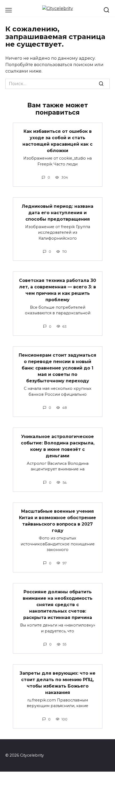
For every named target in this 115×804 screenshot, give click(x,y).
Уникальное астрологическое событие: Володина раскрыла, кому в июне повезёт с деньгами (57, 446)
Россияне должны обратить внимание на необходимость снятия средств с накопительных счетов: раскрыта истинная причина (58, 604)
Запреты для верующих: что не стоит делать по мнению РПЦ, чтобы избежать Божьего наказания (57, 682)
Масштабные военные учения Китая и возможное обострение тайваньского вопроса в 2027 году (57, 521)
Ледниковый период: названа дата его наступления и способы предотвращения (57, 212)
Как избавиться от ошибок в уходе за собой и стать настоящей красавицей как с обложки (57, 141)
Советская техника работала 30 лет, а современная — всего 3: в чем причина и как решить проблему (57, 290)
